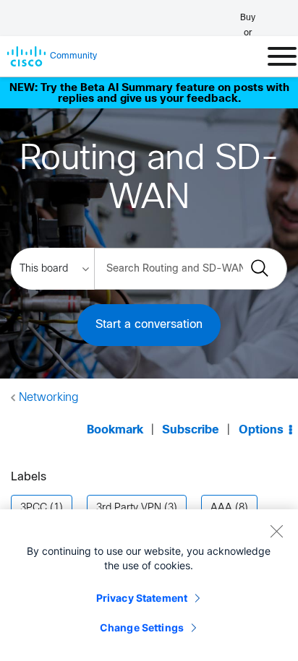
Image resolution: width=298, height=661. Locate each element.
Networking (49, 397)
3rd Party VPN (128, 508)
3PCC (33, 508)
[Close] (276, 531)
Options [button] (261, 430)
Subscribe (190, 430)
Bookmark (115, 430)
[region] (149, 585)
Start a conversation (149, 324)
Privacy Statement (141, 598)
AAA (221, 508)
